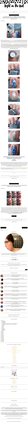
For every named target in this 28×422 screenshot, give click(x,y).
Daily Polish (14, 350)
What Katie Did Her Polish (14, 361)
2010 (2, 340)
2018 (2, 334)
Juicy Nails (14, 353)
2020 (2, 333)
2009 (2, 341)
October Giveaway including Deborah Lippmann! (15, 278)
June (2, 326)
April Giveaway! (15, 282)
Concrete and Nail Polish (14, 349)
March (3, 328)
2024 (2, 320)
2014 (2, 337)
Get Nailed (14, 351)
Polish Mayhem (14, 357)
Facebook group (22, 47)
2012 (2, 339)
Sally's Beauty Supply (14, 382)
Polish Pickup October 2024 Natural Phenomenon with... (10, 323)
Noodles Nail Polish (11, 40)
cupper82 (14, 252)
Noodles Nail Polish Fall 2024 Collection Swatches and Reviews (14, 186)
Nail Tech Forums (14, 388)
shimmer (15, 176)
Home (14, 227)
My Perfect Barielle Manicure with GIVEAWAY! (15, 305)
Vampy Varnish (14, 360)
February (3, 329)
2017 (2, 335)
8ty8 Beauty (14, 379)
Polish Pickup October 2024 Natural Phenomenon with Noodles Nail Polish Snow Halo (14, 17)
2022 (2, 331)
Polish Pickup (11, 176)
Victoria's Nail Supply (14, 383)
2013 (2, 338)
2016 (2, 336)
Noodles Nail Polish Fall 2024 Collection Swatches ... (9, 324)
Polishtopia (14, 359)
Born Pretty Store (14, 380)
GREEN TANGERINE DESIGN (17, 421)
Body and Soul (14, 347)
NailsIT (14, 354)
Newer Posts (4, 227)
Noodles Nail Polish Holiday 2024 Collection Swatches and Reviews (15, 297)
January (3, 330)
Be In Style (14, 346)
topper (18, 176)
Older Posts (24, 227)
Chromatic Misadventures (14, 348)
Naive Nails (14, 355)
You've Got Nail (14, 362)
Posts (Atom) (5, 229)
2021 (2, 332)
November (3, 321)
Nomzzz (14, 356)
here (18, 316)
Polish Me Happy (14, 358)
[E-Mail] (25, 254)
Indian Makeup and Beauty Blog (14, 352)
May (2, 327)
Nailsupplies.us (14, 381)
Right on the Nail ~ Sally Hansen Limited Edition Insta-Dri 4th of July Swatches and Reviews (15, 275)
